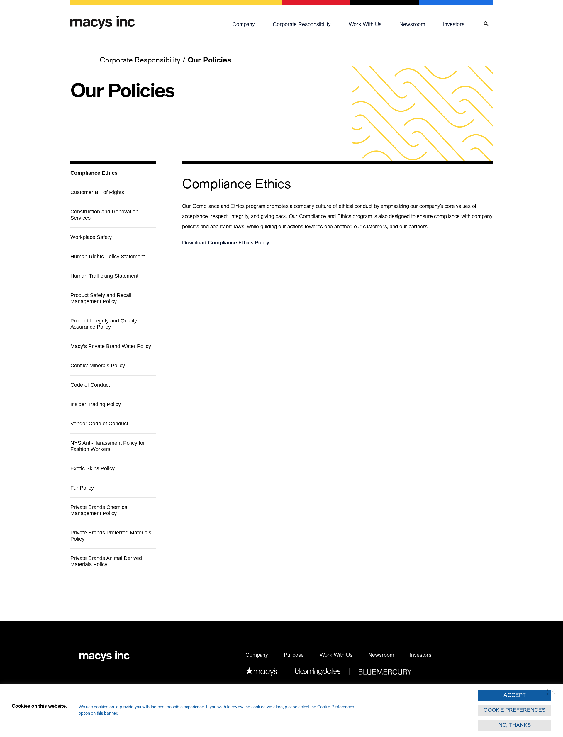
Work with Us (365, 25)
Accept (514, 695)
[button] (249, 24)
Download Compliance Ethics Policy (225, 243)
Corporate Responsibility (302, 25)
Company (243, 25)
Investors (453, 25)
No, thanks (514, 725)
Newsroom (412, 25)
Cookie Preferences (514, 710)
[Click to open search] (486, 23)
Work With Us (336, 655)
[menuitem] (249, 24)
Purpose (294, 655)
